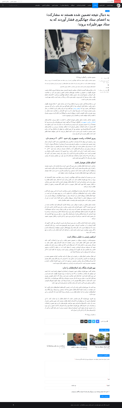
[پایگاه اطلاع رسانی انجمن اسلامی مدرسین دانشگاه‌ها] (118, 5)
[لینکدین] (89, 321)
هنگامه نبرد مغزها (109, 1)
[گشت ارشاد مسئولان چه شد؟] (100, 339)
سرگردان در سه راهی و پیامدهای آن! (56, 346)
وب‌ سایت (73, 385)
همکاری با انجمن (46, 5)
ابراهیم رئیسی (77, 108)
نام (108, 379)
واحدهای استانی (64, 5)
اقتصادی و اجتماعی (81, 5)
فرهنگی (72, 5)
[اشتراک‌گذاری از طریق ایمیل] (86, 321)
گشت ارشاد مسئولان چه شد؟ (102, 347)
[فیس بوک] (97, 321)
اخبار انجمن (102, 5)
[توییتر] (93, 321)
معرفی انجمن (13, 1)
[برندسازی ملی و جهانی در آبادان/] (77, 339)
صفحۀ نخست (110, 5)
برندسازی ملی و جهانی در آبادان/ (79, 347)
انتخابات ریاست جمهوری (88, 122)
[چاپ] (82, 321)
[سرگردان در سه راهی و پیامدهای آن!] (55, 338)
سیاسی (89, 5)
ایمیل (108, 385)
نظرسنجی (37, 5)
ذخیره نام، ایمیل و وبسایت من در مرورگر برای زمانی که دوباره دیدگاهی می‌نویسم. (89, 391)
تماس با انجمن (5, 1)
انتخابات (95, 5)
